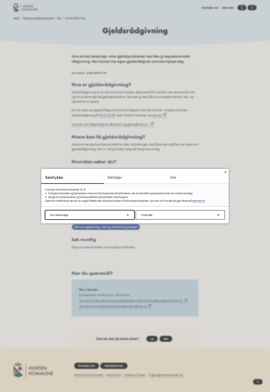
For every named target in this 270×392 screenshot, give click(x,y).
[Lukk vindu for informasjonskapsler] (225, 172)
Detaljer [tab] (115, 177)
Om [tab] (173, 177)
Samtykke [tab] (54, 177)
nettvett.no (198, 200)
